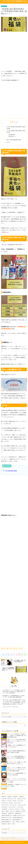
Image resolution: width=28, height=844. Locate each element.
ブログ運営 (4, 809)
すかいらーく (17, 802)
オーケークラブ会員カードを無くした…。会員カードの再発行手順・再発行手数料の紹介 (16, 735)
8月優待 (9, 796)
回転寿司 (18, 811)
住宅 (3, 811)
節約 (22, 821)
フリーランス (20, 807)
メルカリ (11, 809)
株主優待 (10, 813)
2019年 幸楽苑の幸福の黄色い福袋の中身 (15, 131)
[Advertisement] (14, 52)
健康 (7, 811)
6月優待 (4, 796)
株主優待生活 (10, 648)
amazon (4, 798)
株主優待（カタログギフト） (19, 815)
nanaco (9, 800)
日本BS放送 (4, 813)
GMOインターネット (12, 798)
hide (16, 122)
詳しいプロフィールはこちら (11, 706)
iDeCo (3, 800)
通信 (9, 823)
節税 (17, 821)
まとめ (8, 142)
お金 (10, 802)
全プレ (12, 811)
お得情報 (16, 648)
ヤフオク (17, 809)
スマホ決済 (4, 807)
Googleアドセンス (21, 798)
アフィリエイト (5, 804)
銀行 (13, 823)
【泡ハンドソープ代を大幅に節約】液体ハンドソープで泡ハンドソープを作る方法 (16, 741)
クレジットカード (21, 804)
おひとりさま (4, 802)
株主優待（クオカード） (6, 817)
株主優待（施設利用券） (18, 817)
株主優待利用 (4, 6)
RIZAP (14, 800)
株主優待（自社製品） (6, 819)
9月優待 (15, 796)
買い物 (4, 648)
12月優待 (21, 796)
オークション (13, 804)
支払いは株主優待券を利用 (13, 139)
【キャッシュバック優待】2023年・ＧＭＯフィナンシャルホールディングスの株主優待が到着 (17, 769)
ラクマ (22, 809)
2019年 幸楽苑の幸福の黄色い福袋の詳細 (15, 127)
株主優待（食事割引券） (6, 821)
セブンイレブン (12, 807)
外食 (23, 811)
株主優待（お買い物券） (7, 815)
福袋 (21, 648)
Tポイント (20, 800)
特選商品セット (12, 136)
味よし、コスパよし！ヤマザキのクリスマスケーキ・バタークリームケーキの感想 (16, 780)
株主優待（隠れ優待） (16, 819)
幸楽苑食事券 (12, 134)
